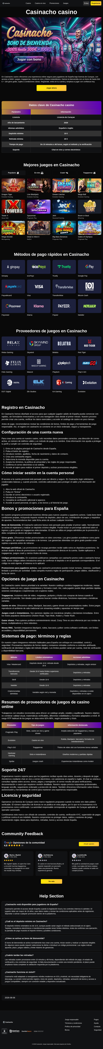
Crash (62, 173)
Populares (12, 173)
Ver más (51, 881)
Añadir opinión (89, 844)
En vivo (37, 173)
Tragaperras (88, 173)
